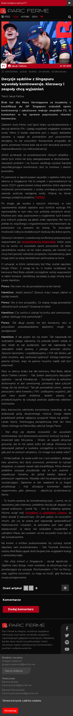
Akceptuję (10, 710)
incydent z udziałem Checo (45, 512)
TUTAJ (40, 197)
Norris (32, 71)
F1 (3, 65)
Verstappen (11, 71)
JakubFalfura (18, 66)
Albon (23, 71)
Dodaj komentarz (21, 609)
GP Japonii (44, 71)
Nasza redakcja (14, 671)
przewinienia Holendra (39, 241)
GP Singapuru (59, 71)
